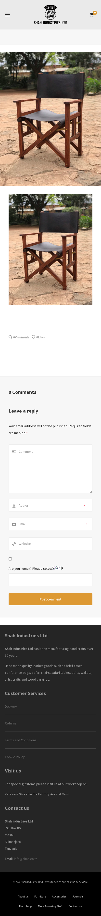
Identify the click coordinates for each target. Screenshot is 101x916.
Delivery (11, 706)
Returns (10, 723)
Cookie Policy (15, 757)
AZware (83, 882)
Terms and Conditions (21, 740)
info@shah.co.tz (25, 859)
